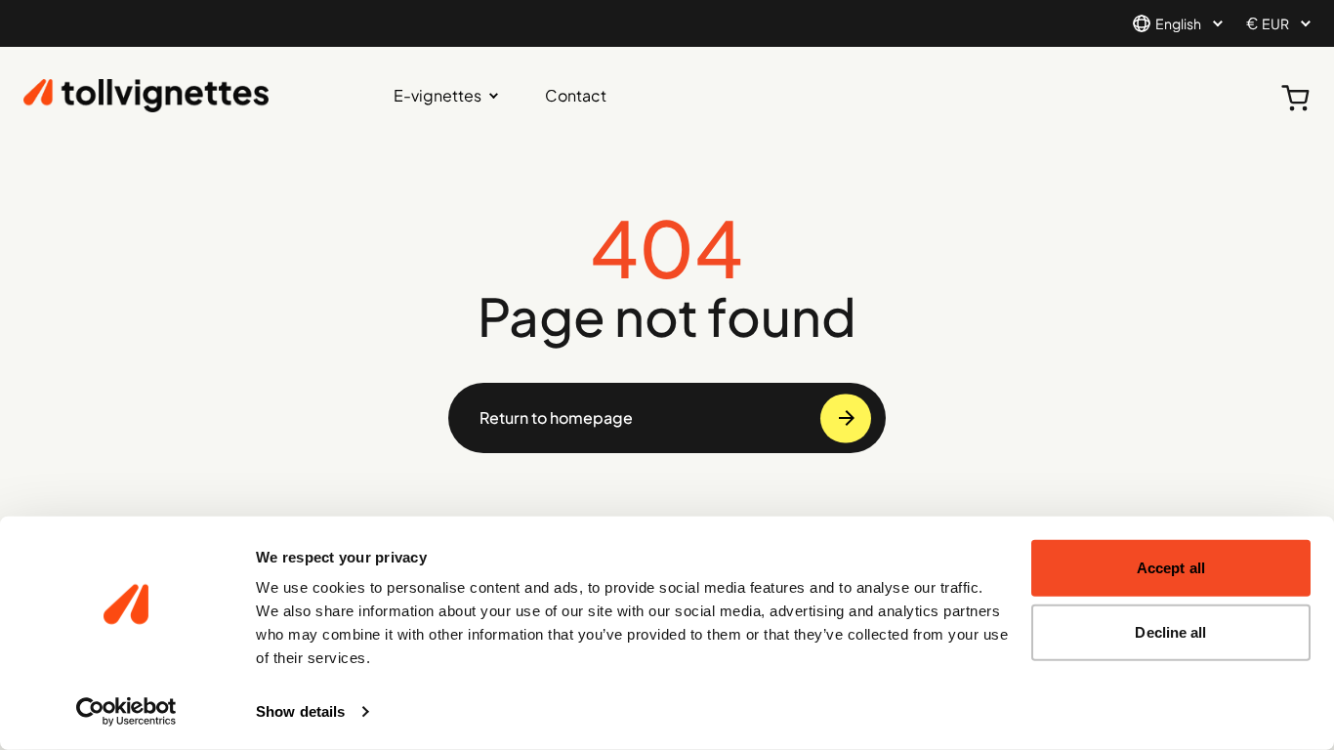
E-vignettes (437, 95)
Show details (300, 711)
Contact (575, 95)
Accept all (1171, 568)
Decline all (1170, 631)
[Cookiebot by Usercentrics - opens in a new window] (126, 712)
